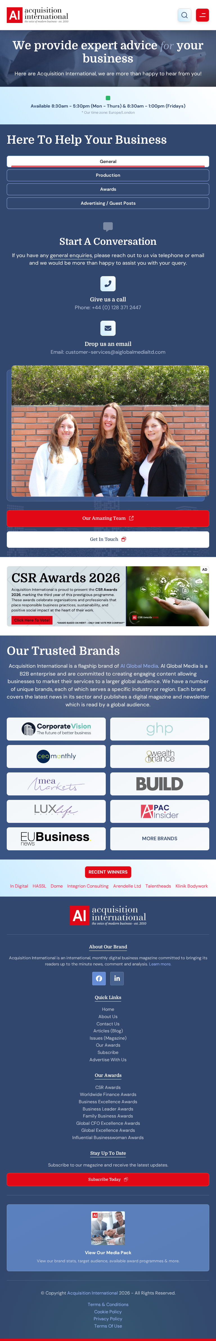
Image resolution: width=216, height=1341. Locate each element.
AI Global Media (139, 666)
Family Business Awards (108, 1116)
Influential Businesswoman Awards (108, 1137)
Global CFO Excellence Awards (108, 1123)
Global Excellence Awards (108, 1130)
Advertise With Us (108, 1060)
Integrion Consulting (66, 886)
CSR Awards (108, 1087)
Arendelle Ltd (106, 886)
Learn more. (160, 964)
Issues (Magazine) (108, 1038)
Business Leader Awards (108, 1109)
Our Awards (108, 1045)
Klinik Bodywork (170, 886)
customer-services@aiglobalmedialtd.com (115, 352)
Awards (108, 189)
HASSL (18, 886)
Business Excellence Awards (108, 1102)
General (108, 161)
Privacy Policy (108, 1319)
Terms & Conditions (108, 1304)
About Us (108, 1016)
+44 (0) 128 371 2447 (116, 307)
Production (108, 175)
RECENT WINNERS (108, 872)
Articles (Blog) (108, 1031)
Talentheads (137, 886)
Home (108, 1009)
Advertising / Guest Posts (108, 203)
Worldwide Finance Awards (108, 1094)
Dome (36, 886)
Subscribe (108, 1052)
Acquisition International (92, 1293)
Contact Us (108, 1024)
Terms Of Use (108, 1326)
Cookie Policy (108, 1312)
